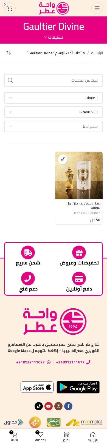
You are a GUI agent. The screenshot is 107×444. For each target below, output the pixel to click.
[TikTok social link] (39, 406)
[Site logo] (53, 8)
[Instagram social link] (58, 406)
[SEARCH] (10, 80)
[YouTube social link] (48, 406)
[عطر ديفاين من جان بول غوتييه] (79, 175)
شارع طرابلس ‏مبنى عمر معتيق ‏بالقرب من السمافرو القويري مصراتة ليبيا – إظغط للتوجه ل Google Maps (54, 347)
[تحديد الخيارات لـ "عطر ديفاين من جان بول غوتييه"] (62, 159)
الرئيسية (97, 53)
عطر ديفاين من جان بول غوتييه (83, 205)
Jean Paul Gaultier (87, 213)
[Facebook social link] (68, 406)
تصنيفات (55, 37)
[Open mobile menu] (97, 8)
